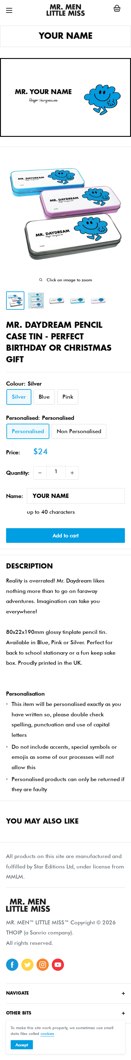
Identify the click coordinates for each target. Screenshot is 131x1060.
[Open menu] (9, 10)
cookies (47, 1033)
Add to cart (66, 535)
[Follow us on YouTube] (58, 965)
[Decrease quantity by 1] (40, 472)
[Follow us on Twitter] (27, 965)
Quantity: (18, 473)
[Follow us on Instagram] (43, 965)
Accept (22, 1044)
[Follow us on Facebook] (12, 965)
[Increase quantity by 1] (72, 472)
